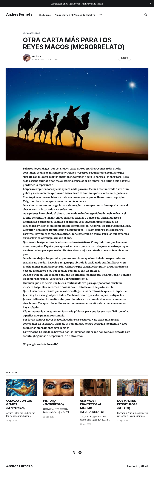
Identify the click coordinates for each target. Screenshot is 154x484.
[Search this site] (145, 14)
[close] (150, 3)
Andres (36, 56)
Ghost (144, 465)
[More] (100, 14)
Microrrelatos (31, 33)
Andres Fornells (19, 14)
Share (124, 57)
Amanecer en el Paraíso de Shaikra (75, 14)
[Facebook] (80, 452)
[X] (73, 452)
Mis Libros (45, 14)
